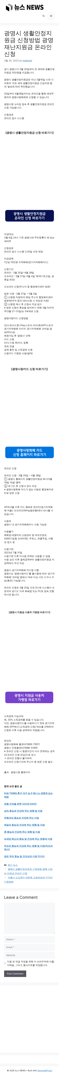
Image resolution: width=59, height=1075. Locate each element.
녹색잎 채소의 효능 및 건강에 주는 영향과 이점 (28, 839)
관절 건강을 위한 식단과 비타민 (20, 804)
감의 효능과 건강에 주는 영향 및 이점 (23, 811)
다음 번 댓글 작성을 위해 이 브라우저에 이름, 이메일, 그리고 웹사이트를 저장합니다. (31, 963)
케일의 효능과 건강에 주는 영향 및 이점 (24, 825)
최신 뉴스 (13, 865)
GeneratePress (44, 1070)
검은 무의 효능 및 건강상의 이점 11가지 (24, 856)
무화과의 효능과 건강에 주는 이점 (21, 818)
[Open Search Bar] (43, 16)
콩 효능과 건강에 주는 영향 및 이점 (22, 832)
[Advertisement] (29, 172)
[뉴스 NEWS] (24, 7)
